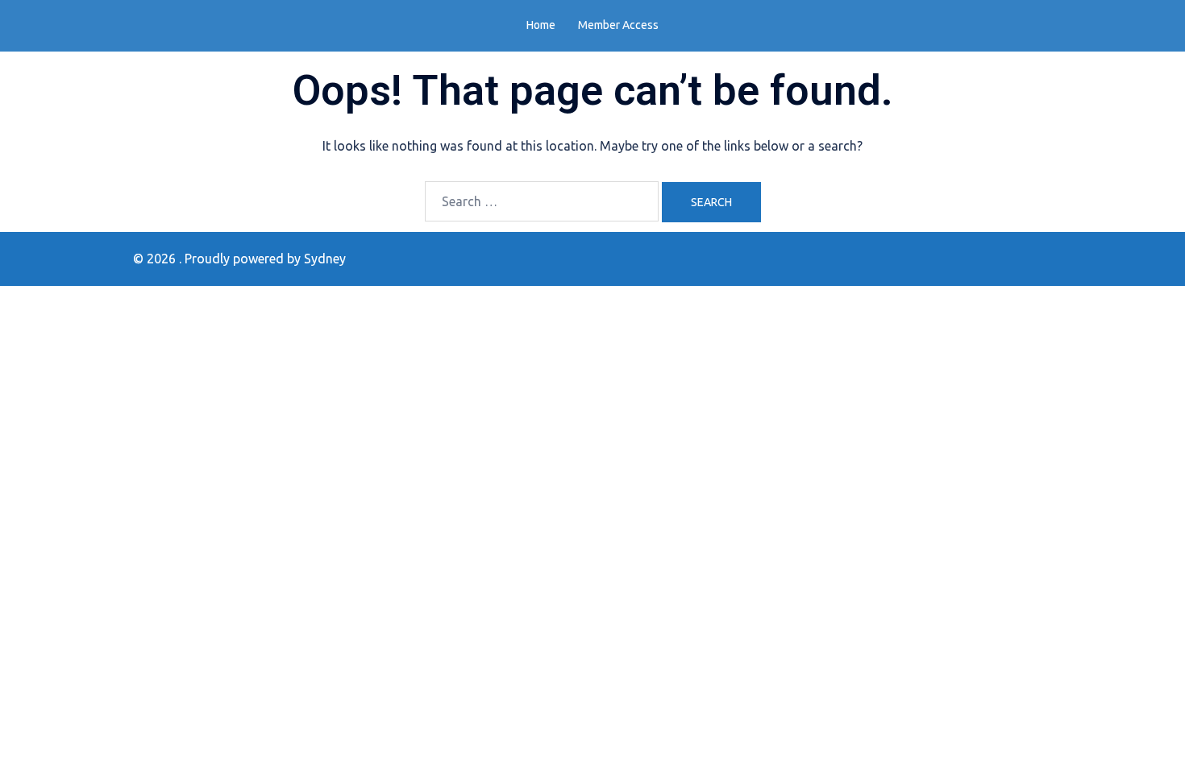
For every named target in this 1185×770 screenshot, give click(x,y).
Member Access (618, 25)
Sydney (325, 258)
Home (540, 25)
